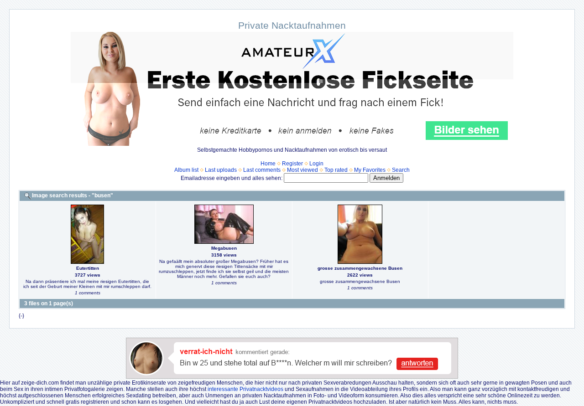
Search (401, 170)
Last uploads (221, 170)
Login (316, 163)
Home (268, 163)
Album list (186, 170)
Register (292, 163)
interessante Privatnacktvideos (245, 389)
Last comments (262, 170)
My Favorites (370, 170)
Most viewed (302, 170)
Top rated (336, 170)
